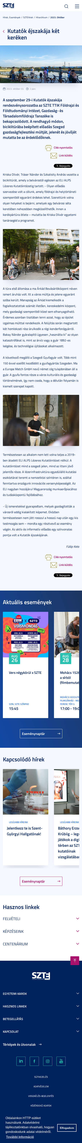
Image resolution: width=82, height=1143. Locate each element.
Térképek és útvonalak (19, 1044)
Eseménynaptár (33, 733)
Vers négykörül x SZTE (25, 672)
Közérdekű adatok (41, 1105)
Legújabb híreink (18, 822)
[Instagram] (47, 1061)
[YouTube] (61, 1061)
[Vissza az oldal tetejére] (74, 960)
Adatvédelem (41, 1086)
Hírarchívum (41, 17)
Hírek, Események (11, 17)
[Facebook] (34, 1061)
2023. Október (57, 17)
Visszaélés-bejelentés (41, 1096)
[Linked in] (21, 1061)
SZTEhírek (28, 17)
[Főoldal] (8, 5)
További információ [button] (20, 1137)
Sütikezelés (41, 1076)
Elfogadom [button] (67, 1127)
